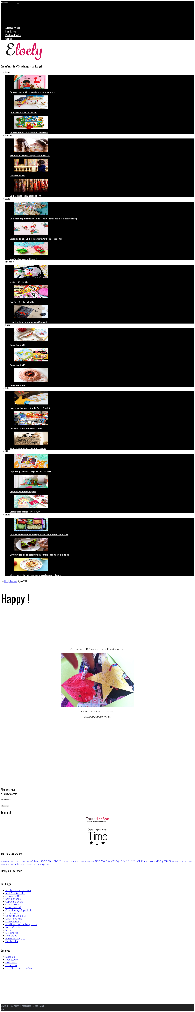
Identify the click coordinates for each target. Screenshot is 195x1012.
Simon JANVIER (39, 1005)
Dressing (8, 135)
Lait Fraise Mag (13, 918)
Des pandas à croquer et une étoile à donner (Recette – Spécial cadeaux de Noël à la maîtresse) (43, 218)
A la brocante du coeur (18, 890)
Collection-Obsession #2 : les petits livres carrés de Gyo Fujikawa (32, 92)
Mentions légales (13, 35)
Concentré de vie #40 (17, 365)
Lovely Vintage (13, 921)
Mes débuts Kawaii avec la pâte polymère (24, 259)
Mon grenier (163, 861)
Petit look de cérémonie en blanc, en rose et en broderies (30, 155)
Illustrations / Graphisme (86, 861)
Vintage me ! (44, 864)
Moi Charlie (11, 932)
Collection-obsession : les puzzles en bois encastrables (29, 132)
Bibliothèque (9, 261)
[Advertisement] (68, 629)
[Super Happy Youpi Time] (97, 836)
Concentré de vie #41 (17, 345)
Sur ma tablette (13, 864)
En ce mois (65, 861)
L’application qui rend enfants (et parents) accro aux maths (30, 471)
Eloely (17, 1005)
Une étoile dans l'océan (18, 968)
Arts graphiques (7, 861)
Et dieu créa (12, 913)
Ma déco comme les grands (21, 924)
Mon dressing (148, 861)
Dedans (7, 325)
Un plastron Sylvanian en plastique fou (23, 491)
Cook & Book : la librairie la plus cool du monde (26, 428)
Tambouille (11, 941)
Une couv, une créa (30, 864)
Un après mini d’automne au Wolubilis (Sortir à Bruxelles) (30, 408)
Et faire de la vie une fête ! (19, 281)
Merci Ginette (13, 927)
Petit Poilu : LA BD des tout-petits (22, 302)
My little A (11, 935)
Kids (6, 451)
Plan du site (10, 31)
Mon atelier (131, 861)
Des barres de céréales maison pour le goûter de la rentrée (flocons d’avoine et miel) (39, 534)
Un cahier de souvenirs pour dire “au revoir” (25, 511)
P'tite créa (183, 861)
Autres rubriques (19, 861)
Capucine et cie (14, 901)
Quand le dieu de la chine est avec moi (23, 112)
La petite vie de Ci (15, 915)
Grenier (8, 72)
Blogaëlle (10, 956)
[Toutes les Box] (97, 819)
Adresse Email (6, 800)
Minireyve (10, 930)
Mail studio (11, 959)
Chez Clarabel (13, 907)
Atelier (7, 198)
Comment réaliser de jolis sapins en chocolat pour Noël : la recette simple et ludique (39, 554)
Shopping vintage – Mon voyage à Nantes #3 (25, 195)
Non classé (175, 861)
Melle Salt (11, 962)
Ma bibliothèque (111, 861)
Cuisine (7, 514)
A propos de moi (12, 28)
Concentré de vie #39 (17, 385)
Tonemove (11, 965)
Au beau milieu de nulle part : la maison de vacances (28, 448)
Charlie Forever (13, 904)
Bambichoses (13, 898)
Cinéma (28, 861)
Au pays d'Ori (12, 896)
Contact (9, 38)
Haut (3, 1009)
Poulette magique (15, 938)
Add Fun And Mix (15, 893)
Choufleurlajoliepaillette (18, 910)
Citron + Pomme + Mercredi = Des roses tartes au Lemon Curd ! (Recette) (35, 575)
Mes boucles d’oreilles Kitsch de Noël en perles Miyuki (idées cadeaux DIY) (36, 238)
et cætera (74, 861)
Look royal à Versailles (17, 175)
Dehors (7, 388)
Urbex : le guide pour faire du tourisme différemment (28, 322)
